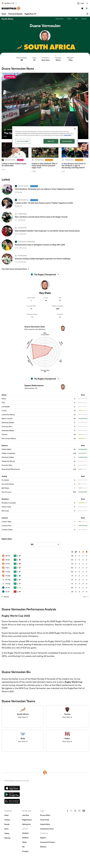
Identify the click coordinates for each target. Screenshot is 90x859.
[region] (45, 136)
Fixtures (7, 820)
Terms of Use (44, 820)
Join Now (25, 815)
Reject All (51, 141)
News (4, 14)
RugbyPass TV (30, 14)
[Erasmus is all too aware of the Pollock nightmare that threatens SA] (15, 157)
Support (43, 838)
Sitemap (7, 838)
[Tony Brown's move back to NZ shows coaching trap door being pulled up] (75, 157)
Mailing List (26, 824)
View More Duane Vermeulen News (14, 269)
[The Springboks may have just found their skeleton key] (45, 106)
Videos (6, 833)
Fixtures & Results (15, 14)
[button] (87, 14)
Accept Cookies (67, 141)
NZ (23, 847)
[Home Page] (11, 8)
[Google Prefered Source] (45, 801)
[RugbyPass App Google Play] (45, 794)
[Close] (74, 128)
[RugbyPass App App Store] (45, 788)
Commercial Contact (47, 842)
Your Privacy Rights (23, 141)
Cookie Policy (45, 824)
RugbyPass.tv (27, 820)
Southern (25, 838)
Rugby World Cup (73, 681)
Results (6, 824)
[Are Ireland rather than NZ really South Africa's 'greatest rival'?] (45, 157)
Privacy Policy (45, 815)
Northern (25, 833)
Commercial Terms (47, 829)
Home (6, 815)
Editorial (43, 847)
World (24, 842)
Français (25, 851)
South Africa (7, 19)
